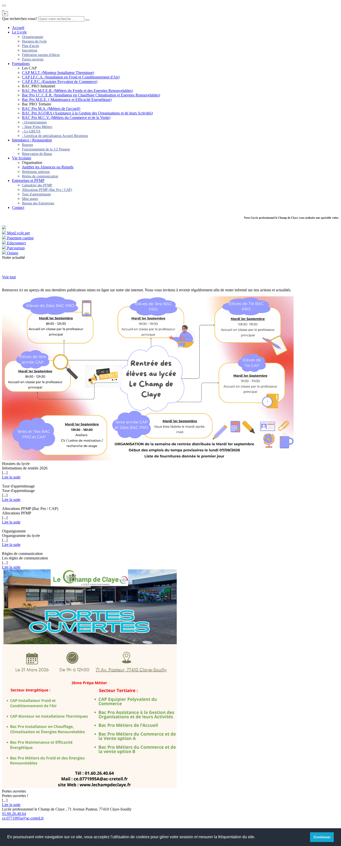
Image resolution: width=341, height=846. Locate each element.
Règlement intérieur (36, 172)
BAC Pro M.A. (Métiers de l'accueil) (51, 108)
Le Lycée (19, 32)
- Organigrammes (34, 122)
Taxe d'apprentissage (36, 194)
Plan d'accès (30, 46)
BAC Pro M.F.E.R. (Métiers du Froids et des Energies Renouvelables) (77, 90)
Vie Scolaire (21, 158)
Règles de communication (40, 176)
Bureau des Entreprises (38, 203)
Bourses (27, 145)
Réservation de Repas (37, 154)
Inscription (29, 50)
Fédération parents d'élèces (41, 55)
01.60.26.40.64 (14, 814)
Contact (18, 207)
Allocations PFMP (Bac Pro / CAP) (47, 190)
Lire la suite (11, 477)
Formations (21, 63)
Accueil (18, 27)
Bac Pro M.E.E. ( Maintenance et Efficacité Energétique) (67, 99)
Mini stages (30, 199)
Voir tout (9, 277)
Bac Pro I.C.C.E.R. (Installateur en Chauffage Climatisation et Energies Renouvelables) (91, 95)
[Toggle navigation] (4, 5)
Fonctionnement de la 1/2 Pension (46, 149)
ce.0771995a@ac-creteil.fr (23, 818)
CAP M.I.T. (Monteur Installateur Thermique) (58, 72)
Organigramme (32, 37)
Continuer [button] (322, 837)
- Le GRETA (31, 131)
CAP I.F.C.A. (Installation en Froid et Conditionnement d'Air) (71, 77)
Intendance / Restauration (32, 140)
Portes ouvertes (32, 59)
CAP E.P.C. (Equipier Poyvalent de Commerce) (59, 81)
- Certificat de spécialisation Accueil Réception (55, 136)
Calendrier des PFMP (37, 185)
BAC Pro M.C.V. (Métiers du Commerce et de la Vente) (66, 117)
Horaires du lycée (34, 41)
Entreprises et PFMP (28, 180)
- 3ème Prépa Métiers (37, 127)
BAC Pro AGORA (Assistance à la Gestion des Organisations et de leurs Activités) (87, 113)
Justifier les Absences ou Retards (47, 167)
